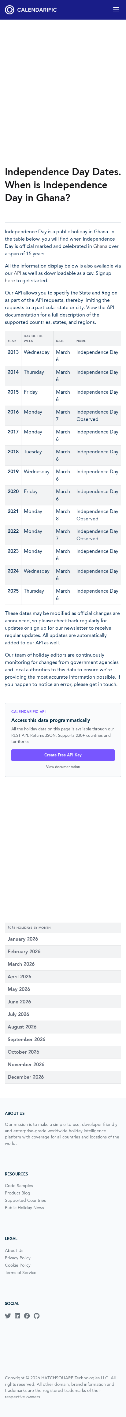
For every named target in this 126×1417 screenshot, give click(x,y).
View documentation (63, 766)
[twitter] (8, 1316)
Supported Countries (25, 1200)
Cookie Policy (18, 1265)
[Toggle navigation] (116, 10)
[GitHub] (36, 1316)
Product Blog (17, 1192)
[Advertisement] (63, 92)
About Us (14, 1250)
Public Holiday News (24, 1207)
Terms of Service (20, 1272)
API (17, 273)
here (10, 280)
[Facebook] (27, 1316)
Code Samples (19, 1185)
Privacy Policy (18, 1257)
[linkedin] (17, 1316)
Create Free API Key (63, 755)
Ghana (100, 246)
